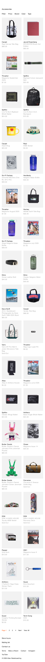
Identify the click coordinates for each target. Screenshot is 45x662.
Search (33, 4)
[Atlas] (6, 4)
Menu (42, 4)
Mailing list (6, 642)
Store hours (6, 638)
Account (37, 4)
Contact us (6, 646)
